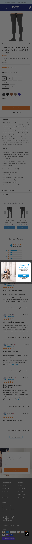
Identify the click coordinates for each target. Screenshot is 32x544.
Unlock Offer (23, 275)
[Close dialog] (30, 262)
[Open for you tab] (27, 534)
